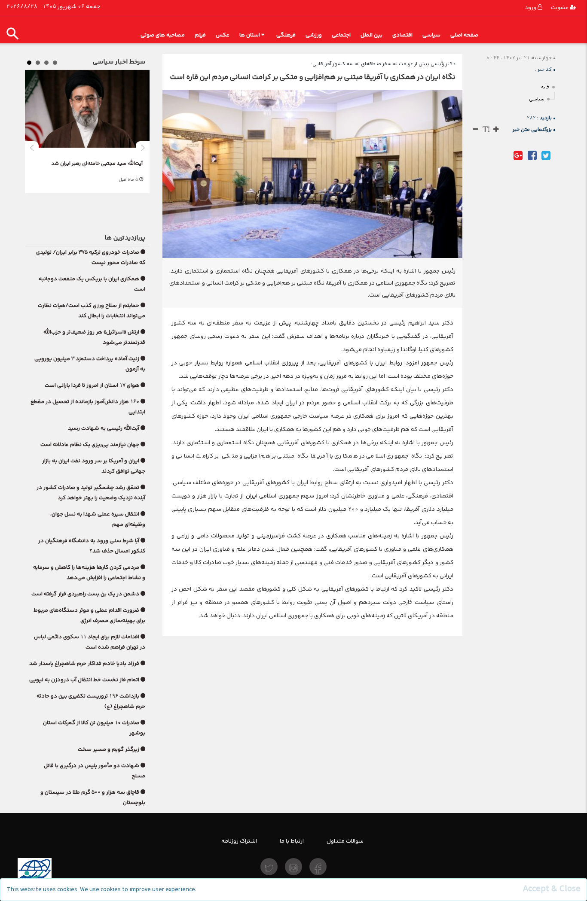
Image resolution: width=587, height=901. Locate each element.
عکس (222, 34)
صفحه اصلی (464, 34)
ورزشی (314, 34)
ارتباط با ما (292, 841)
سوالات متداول (345, 841)
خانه (545, 87)
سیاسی (431, 34)
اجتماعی (341, 34)
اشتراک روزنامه (239, 841)
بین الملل (371, 34)
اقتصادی (402, 34)
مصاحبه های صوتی (163, 34)
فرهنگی (286, 34)
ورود (531, 7)
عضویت (560, 7)
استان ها (249, 34)
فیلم (200, 34)
